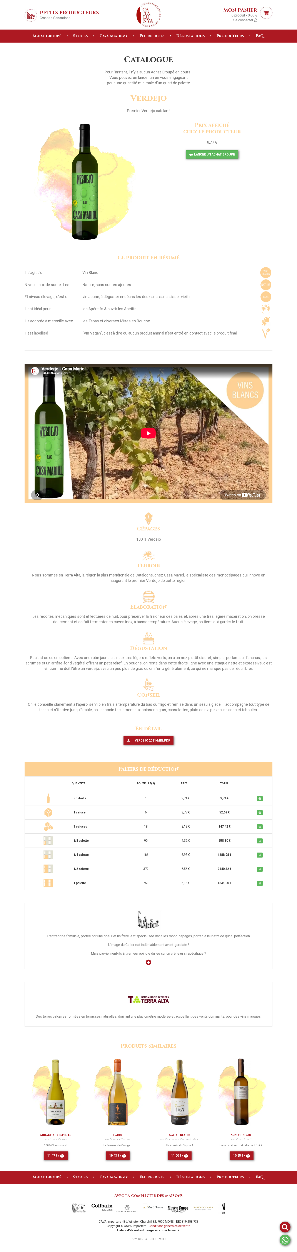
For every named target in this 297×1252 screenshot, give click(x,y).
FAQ (260, 35)
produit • (244, 15)
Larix (117, 1135)
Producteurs (230, 35)
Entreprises (152, 35)
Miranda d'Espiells (55, 1135)
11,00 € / (177, 1155)
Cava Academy (114, 35)
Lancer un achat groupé (214, 154)
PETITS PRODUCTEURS (69, 12)
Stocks (80, 35)
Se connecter (243, 20)
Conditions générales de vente (169, 1226)
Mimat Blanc (241, 1135)
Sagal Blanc (179, 1135)
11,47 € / (53, 1155)
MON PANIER (240, 10)
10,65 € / (239, 1155)
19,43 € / (115, 1155)
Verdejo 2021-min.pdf (152, 740)
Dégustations (190, 35)
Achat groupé (46, 35)
